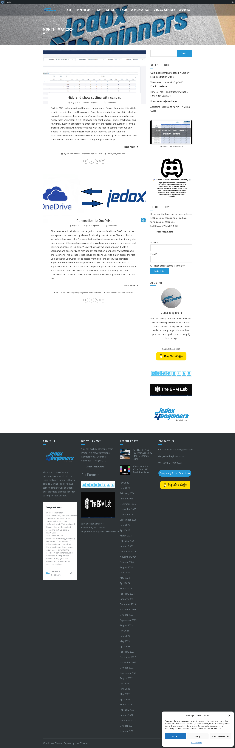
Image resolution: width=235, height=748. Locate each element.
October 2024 (127, 562)
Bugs (99, 10)
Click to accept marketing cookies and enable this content (171, 132)
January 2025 (126, 546)
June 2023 (125, 635)
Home (68, 10)
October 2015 (127, 730)
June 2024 (125, 572)
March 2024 (126, 588)
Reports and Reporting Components (77, 153)
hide (114, 153)
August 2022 (126, 678)
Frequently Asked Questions (175, 473)
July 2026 (124, 482)
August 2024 (126, 567)
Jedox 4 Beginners (91, 102)
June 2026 (125, 488)
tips (123, 153)
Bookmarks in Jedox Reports (165, 101)
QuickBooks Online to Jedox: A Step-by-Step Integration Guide (143, 454)
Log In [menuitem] (8, 2)
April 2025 (125, 530)
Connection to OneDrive (94, 221)
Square (67, 743)
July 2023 (124, 630)
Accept (175, 736)
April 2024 (125, 583)
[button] (229, 715)
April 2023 (125, 646)
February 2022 (127, 709)
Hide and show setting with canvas (94, 97)
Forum (123, 10)
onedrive (129, 292)
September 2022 (128, 672)
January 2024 (126, 598)
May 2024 (125, 577)
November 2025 (128, 509)
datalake (114, 292)
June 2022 (125, 688)
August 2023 (126, 625)
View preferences (220, 736)
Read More (129, 146)
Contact (110, 10)
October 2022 (127, 667)
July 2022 (124, 683)
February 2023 (127, 651)
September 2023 (128, 620)
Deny (197, 736)
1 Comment (112, 225)
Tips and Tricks (83, 10)
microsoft (121, 292)
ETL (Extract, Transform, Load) (67, 292)
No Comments (112, 102)
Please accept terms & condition (168, 265)
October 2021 (127, 725)
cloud (108, 292)
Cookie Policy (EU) (140, 10)
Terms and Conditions (164, 10)
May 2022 (125, 694)
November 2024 (128, 556)
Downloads (184, 10)
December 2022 (128, 657)
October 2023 (127, 614)
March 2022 (126, 704)
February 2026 (127, 493)
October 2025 (127, 514)
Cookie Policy (196, 743)
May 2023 (125, 641)
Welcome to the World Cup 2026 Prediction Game (141, 469)
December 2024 (128, 551)
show (119, 153)
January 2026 (126, 498)
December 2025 (128, 503)
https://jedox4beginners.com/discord (100, 531)
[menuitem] (2, 2)
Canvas (109, 153)
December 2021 (128, 720)
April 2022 (125, 699)
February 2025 (127, 540)
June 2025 (125, 525)
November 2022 (128, 662)
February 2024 (127, 593)
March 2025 (126, 535)
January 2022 (126, 715)
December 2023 (128, 604)
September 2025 (128, 519)
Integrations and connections (90, 292)
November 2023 (128, 609)
